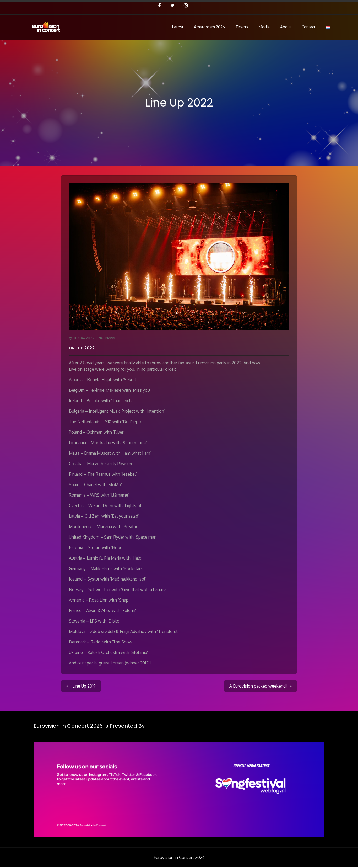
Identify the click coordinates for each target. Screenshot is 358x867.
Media (264, 26)
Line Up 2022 (82, 348)
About (285, 26)
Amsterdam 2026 (209, 26)
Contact (309, 26)
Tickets (241, 26)
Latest (177, 26)
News (110, 338)
